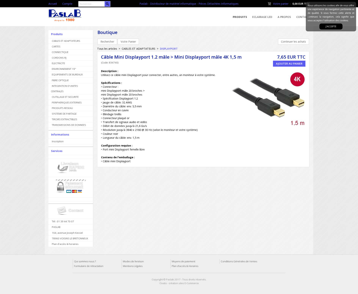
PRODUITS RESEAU (62, 108)
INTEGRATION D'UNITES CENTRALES (64, 88)
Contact (303, 17)
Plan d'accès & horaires (65, 244)
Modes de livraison (133, 261)
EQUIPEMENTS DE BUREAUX (67, 74)
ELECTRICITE (58, 63)
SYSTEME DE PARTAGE (64, 113)
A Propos (284, 17)
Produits (240, 17)
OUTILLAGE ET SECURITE (65, 97)
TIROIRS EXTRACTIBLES (64, 119)
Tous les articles (107, 48)
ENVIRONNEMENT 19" (64, 69)
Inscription (58, 141)
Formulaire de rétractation (88, 266)
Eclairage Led (262, 17)
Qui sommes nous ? (85, 261)
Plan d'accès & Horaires (185, 266)
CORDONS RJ (59, 57)
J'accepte (331, 26)
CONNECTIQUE (60, 52)
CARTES (56, 46)
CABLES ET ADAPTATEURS (66, 41)
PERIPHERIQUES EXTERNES (67, 102)
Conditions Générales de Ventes (239, 261)
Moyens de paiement (183, 261)
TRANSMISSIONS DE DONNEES (69, 125)
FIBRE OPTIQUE (60, 80)
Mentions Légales (132, 266)
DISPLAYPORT (169, 48)
